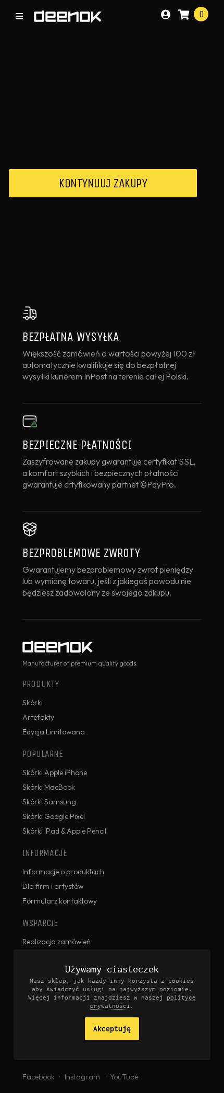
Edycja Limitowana (53, 731)
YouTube (124, 1077)
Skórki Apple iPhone (54, 772)
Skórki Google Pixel (53, 816)
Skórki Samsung (49, 801)
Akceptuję (112, 1028)
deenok (68, 16)
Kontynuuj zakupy (103, 183)
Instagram (82, 1077)
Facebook (38, 1077)
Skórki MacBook (48, 787)
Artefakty (38, 717)
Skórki (32, 702)
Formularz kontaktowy (59, 901)
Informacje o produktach (63, 871)
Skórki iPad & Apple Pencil (64, 831)
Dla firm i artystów (52, 886)
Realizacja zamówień (56, 941)
